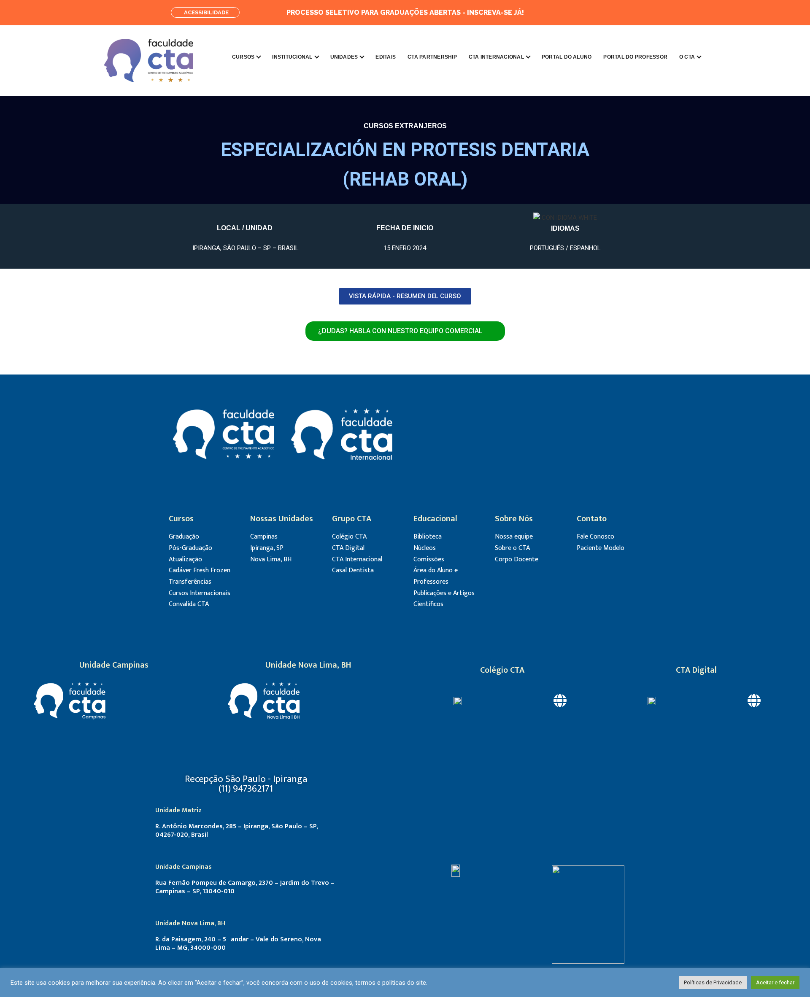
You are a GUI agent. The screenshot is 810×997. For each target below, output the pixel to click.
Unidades (344, 57)
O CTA (687, 57)
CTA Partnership (432, 57)
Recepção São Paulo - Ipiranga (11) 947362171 (246, 784)
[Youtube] (550, 434)
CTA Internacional (496, 57)
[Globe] (559, 700)
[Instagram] (637, 12)
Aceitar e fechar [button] (775, 982)
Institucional (292, 57)
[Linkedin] (618, 12)
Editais (385, 57)
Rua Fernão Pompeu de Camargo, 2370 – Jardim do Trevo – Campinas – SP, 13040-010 (245, 887)
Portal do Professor (635, 57)
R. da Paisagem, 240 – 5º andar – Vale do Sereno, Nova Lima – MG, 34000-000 (238, 944)
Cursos (243, 57)
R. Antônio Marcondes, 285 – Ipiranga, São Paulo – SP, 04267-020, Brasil (236, 831)
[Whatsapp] (573, 434)
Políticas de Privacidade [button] (713, 982)
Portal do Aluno (567, 57)
